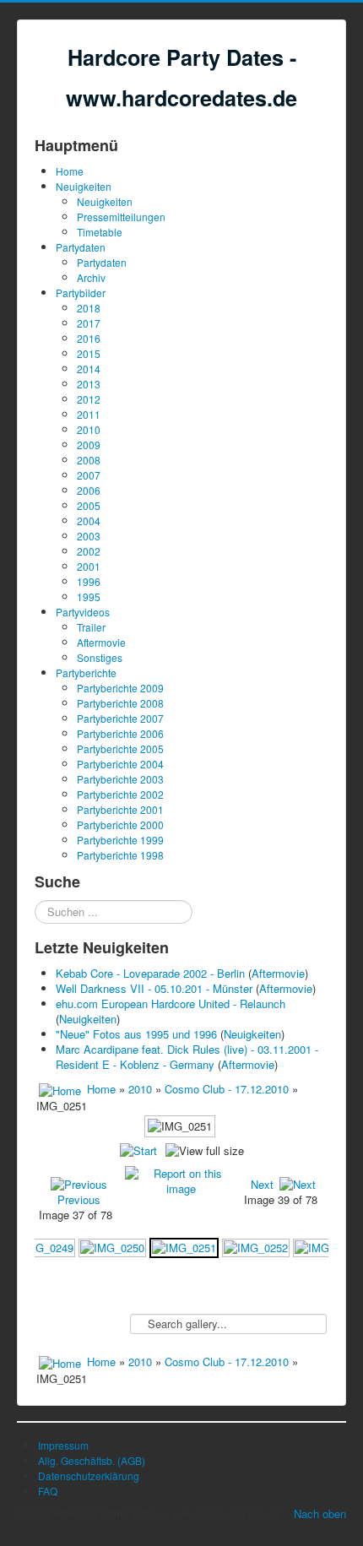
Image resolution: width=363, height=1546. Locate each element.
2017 (88, 323)
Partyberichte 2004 (120, 764)
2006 (88, 490)
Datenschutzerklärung (88, 1475)
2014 (88, 368)
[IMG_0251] (184, 1247)
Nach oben (320, 1513)
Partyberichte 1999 (120, 840)
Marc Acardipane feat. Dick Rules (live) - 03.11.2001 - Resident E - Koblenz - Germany (187, 1056)
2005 (88, 505)
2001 (88, 566)
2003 (88, 536)
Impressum (63, 1445)
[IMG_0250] (112, 1247)
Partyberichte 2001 (120, 809)
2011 (88, 414)
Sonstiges (99, 657)
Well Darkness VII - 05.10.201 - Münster (154, 988)
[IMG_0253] (326, 1247)
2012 (88, 399)
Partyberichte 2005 (120, 748)
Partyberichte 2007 (120, 718)
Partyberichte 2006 (120, 733)
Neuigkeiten (83, 186)
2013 (88, 384)
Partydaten (81, 247)
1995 (88, 596)
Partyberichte (86, 672)
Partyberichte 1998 (120, 855)
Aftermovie (101, 642)
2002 (88, 551)
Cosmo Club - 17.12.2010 (228, 1089)
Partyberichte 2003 (120, 779)
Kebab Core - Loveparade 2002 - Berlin (150, 973)
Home (70, 171)
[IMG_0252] (256, 1247)
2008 (88, 460)
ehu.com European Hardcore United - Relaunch (170, 1003)
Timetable (99, 232)
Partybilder (81, 292)
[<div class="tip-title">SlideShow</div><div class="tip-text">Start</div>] (138, 1150)
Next (262, 1184)
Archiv (91, 277)
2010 (88, 429)
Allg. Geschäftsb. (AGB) (91, 1460)
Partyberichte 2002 (120, 794)
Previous (78, 1199)
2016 (88, 338)
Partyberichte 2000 (120, 824)
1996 (88, 581)
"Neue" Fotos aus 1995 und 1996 (136, 1034)
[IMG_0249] (41, 1247)
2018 (88, 308)
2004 (88, 520)
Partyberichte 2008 (120, 703)
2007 (88, 475)
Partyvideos (83, 612)
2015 (88, 353)
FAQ (47, 1491)
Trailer (91, 627)
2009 (88, 444)
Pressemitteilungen (121, 216)
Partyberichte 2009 (120, 688)
